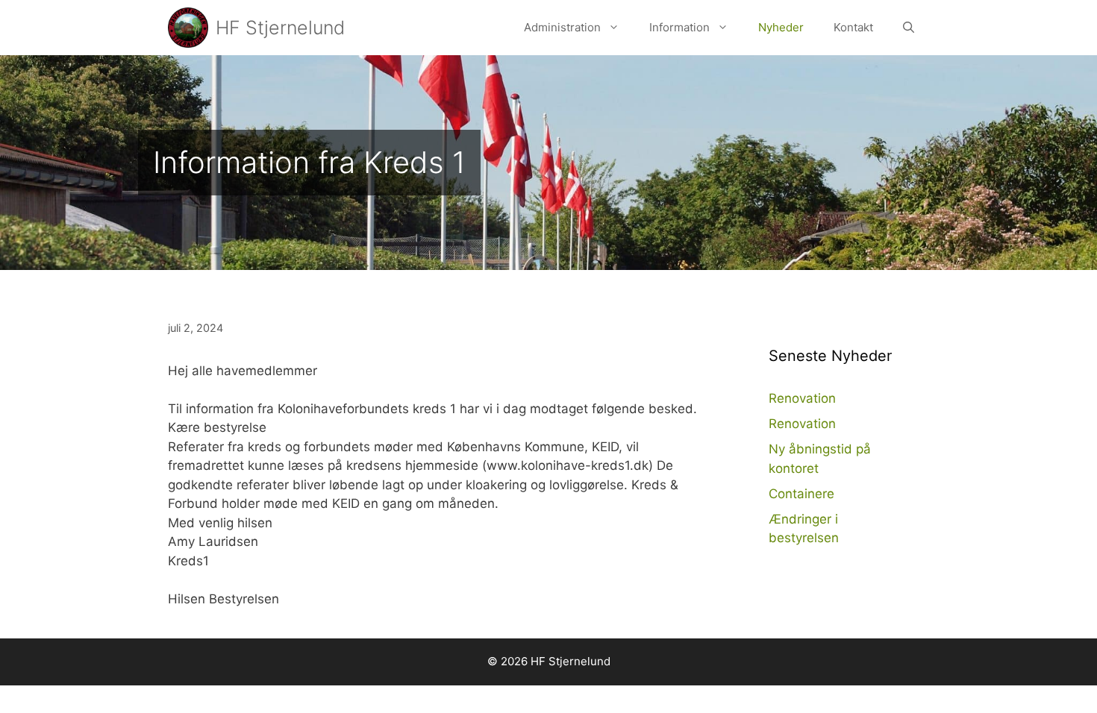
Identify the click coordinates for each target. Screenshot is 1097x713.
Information (679, 27)
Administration (562, 27)
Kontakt (853, 27)
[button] (617, 27)
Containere (801, 493)
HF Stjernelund (280, 27)
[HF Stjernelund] (188, 27)
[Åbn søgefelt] (908, 27)
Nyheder (781, 27)
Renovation (802, 398)
